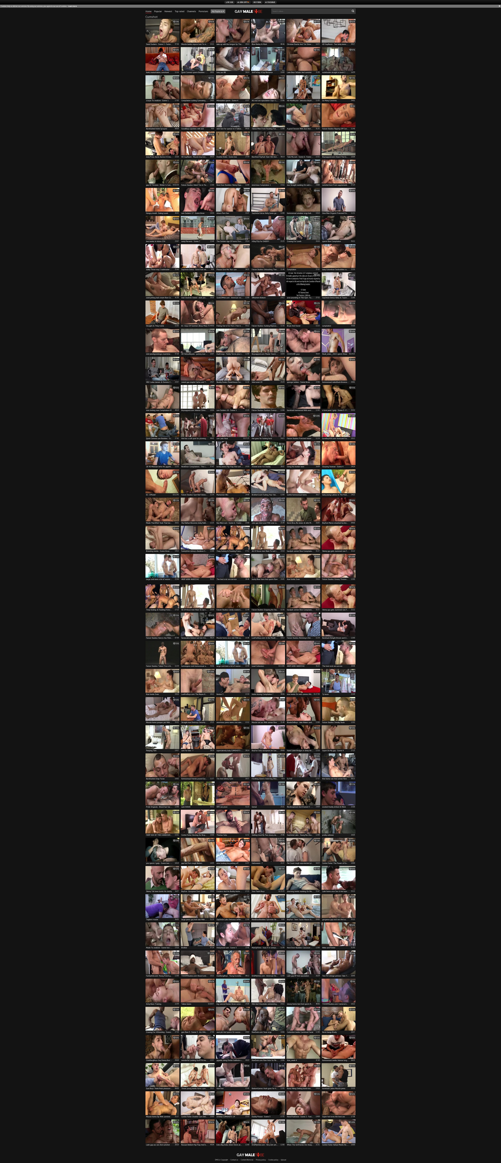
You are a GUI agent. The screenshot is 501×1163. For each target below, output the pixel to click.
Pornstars (203, 11)
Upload (283, 1160)
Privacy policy (261, 1160)
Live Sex (229, 2)
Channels (191, 11)
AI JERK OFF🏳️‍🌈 (243, 2)
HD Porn (257, 2)
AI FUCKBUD (270, 2)
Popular (158, 11)
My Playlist (217, 11)
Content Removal (247, 1160)
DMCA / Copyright (221, 1160)
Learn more (72, 6)
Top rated (179, 11)
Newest (168, 11)
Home (148, 11)
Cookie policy (273, 1160)
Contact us (234, 1160)
